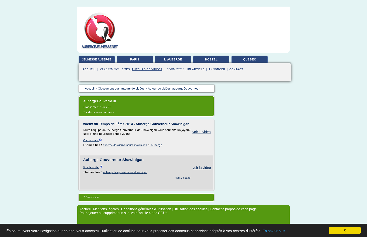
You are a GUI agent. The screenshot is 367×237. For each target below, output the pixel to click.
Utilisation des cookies (190, 209)
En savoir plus (274, 231)
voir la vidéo (201, 132)
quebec (249, 59)
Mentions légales (106, 209)
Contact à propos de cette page (233, 209)
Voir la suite (91, 140)
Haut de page (183, 177)
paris (135, 59)
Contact (236, 69)
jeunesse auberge (96, 59)
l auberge (173, 59)
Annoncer (217, 69)
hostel (211, 59)
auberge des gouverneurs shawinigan (125, 145)
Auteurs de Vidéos (147, 69)
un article (196, 69)
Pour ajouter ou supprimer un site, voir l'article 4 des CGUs (123, 213)
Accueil (88, 69)
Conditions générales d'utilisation (146, 209)
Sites (126, 69)
